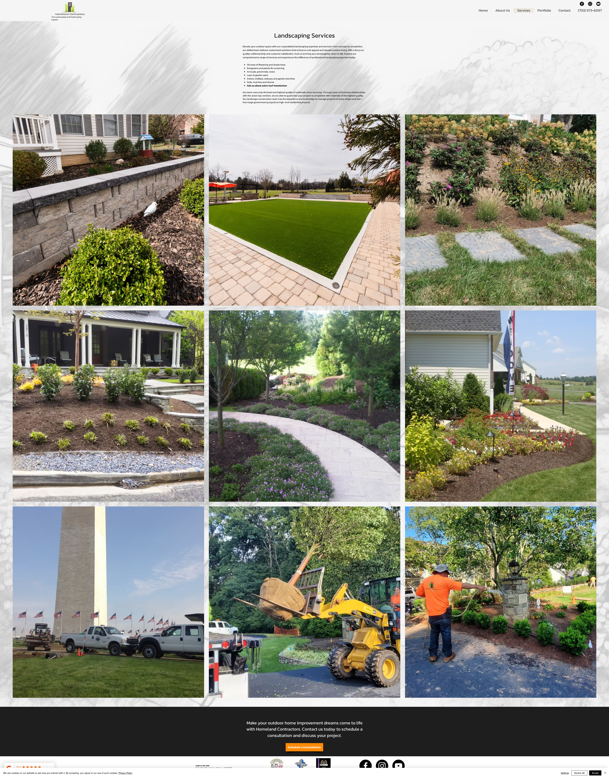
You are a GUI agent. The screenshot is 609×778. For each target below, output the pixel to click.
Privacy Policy (125, 773)
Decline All (579, 773)
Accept (595, 773)
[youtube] (598, 4)
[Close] (605, 772)
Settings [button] (565, 773)
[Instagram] (590, 4)
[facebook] (582, 4)
